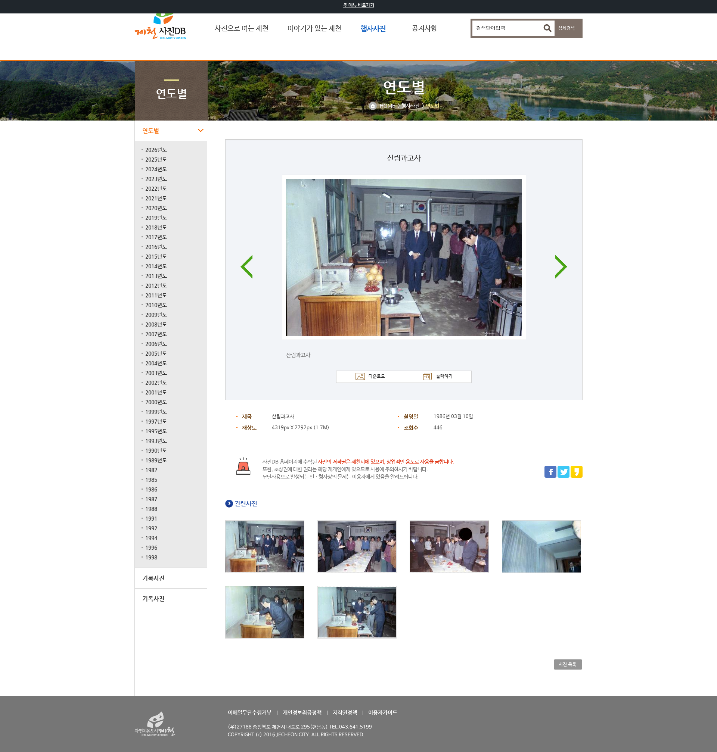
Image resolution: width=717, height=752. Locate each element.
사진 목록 (567, 664)
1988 (151, 509)
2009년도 (156, 315)
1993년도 (156, 441)
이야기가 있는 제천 (314, 29)
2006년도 (156, 344)
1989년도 (156, 460)
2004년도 (156, 363)
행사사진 (373, 28)
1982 (151, 470)
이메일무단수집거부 (249, 712)
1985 (151, 480)
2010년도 (156, 305)
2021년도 (156, 198)
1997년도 (156, 421)
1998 (151, 557)
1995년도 (156, 431)
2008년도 (156, 324)
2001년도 (156, 392)
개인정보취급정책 (302, 712)
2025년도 (156, 159)
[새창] (550, 476)
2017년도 (156, 237)
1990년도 (156, 450)
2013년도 (156, 276)
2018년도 (156, 227)
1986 (151, 489)
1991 (151, 518)
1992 (151, 528)
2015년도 (156, 256)
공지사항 (424, 29)
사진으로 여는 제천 (242, 29)
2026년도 (156, 150)
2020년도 (156, 208)
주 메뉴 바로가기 (358, 5)
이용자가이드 (382, 712)
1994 (151, 538)
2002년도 (156, 383)
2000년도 (156, 402)
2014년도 (156, 266)
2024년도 (156, 169)
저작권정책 (345, 712)
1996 (151, 547)
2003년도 (156, 373)
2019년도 (156, 218)
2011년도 (156, 295)
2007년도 (156, 334)
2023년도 (156, 179)
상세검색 (566, 28)
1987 (151, 499)
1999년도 (156, 412)
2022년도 (156, 188)
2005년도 (156, 353)
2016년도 (156, 247)
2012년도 (156, 285)
